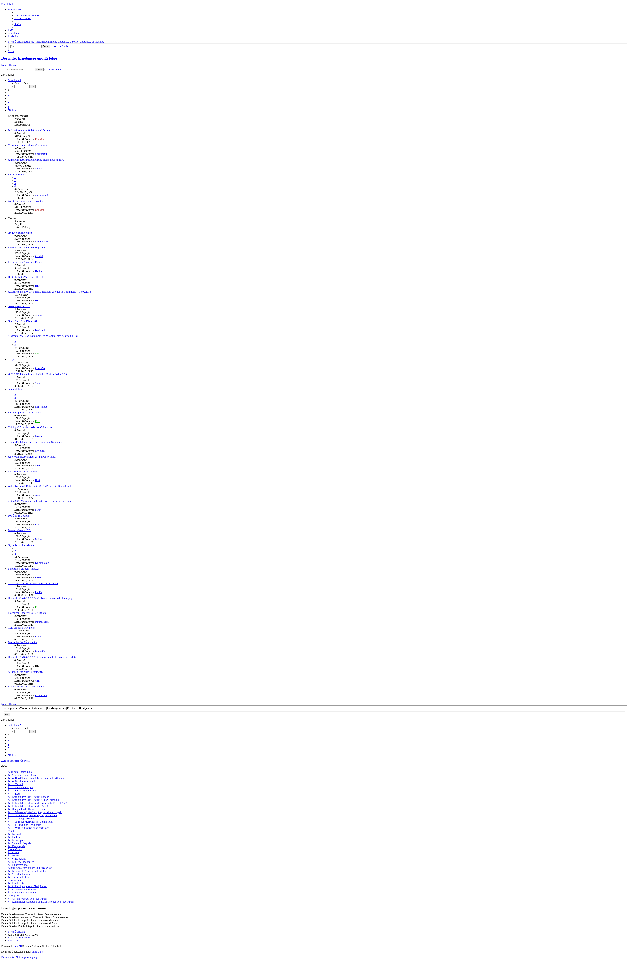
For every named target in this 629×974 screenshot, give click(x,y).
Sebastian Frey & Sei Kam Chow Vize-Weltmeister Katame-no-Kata (43, 335)
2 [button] (8, 92)
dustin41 (39, 168)
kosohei (39, 436)
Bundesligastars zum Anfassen (23, 568)
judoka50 (40, 368)
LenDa (38, 592)
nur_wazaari (41, 195)
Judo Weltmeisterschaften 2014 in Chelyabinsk (32, 456)
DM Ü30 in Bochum (18, 515)
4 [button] (8, 98)
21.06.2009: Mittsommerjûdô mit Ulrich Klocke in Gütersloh (39, 501)
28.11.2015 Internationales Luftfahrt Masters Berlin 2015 (37, 374)
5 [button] (8, 101)
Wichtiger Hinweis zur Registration (26, 201)
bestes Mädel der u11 (19, 306)
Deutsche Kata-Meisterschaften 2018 (27, 277)
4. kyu (11, 359)
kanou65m (40, 651)
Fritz (37, 421)
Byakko (39, 271)
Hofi (37, 480)
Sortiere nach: (38, 708)
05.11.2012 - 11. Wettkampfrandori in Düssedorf (33, 583)
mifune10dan (42, 621)
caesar (38, 495)
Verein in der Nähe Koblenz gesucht (26, 247)
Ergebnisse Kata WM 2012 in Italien (27, 613)
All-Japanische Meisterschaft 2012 (25, 671)
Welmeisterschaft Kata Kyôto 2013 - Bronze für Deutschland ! (40, 486)
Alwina (39, 315)
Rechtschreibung (16, 174)
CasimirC (40, 450)
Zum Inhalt (7, 4)
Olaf (37, 680)
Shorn (38, 383)
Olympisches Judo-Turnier (21, 545)
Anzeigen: (9, 708)
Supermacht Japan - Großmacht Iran (26, 686)
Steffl (38, 465)
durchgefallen (15, 389)
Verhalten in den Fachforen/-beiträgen (27, 145)
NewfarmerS (41, 241)
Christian (39, 139)
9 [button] (8, 107)
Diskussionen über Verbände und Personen (30, 130)
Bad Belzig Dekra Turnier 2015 (24, 412)
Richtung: (72, 708)
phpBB (18, 946)
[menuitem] (27, 15)
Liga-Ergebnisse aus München (23, 471)
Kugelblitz (40, 330)
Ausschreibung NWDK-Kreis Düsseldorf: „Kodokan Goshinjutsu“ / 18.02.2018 (49, 291)
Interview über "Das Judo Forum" (25, 262)
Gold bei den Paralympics (21, 627)
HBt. (37, 285)
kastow (38, 509)
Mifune (39, 539)
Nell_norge (41, 406)
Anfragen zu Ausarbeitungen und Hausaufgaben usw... (36, 159)
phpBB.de (37, 951)
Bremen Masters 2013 (19, 530)
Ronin (38, 636)
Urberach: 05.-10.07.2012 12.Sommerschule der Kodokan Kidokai (42, 657)
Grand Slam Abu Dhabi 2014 (23, 321)
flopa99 (39, 256)
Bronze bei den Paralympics (22, 642)
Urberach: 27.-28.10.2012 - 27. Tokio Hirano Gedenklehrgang (40, 598)
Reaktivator (41, 695)
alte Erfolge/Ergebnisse (20, 232)
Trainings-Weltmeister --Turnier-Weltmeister (30, 427)
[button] (14, 80)
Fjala (37, 524)
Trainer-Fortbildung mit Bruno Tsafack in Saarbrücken (36, 442)
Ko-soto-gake (42, 562)
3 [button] (8, 95)
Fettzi (38, 577)
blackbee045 (41, 153)
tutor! (38, 353)
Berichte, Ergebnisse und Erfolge (29, 58)
